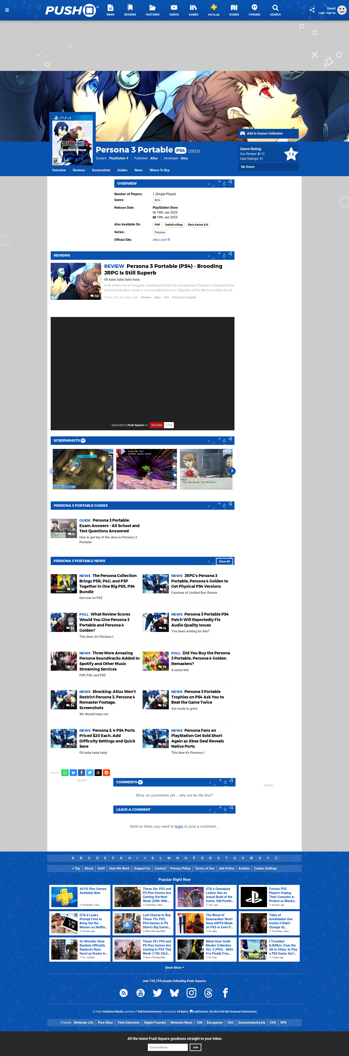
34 (72, 706)
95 (164, 744)
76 (164, 667)
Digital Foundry (155, 1022)
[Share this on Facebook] (81, 772)
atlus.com (160, 240)
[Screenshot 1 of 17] (83, 469)
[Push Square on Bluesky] (174, 993)
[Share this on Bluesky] (73, 772)
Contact (160, 868)
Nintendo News (181, 1022)
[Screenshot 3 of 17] (210, 469)
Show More (173, 968)
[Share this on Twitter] (90, 772)
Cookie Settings (265, 868)
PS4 (166, 297)
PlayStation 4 (118, 158)
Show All (224, 561)
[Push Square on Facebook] (225, 993)
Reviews (79, 170)
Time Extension (128, 1022)
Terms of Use (204, 868)
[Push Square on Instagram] (191, 993)
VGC (230, 1022)
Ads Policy (226, 868)
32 (96, 296)
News (139, 170)
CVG (273, 1022)
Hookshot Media (112, 1011)
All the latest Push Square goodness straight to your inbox (174, 1038)
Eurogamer (215, 1022)
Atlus (154, 158)
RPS (284, 1022)
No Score (247, 167)
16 (72, 590)
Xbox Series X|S (198, 224)
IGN (199, 1022)
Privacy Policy (180, 868)
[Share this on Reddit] (106, 772)
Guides (122, 170)
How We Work (119, 868)
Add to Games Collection (264, 133)
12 (72, 667)
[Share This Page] (312, 10)
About (88, 868)
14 (164, 628)
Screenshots (101, 170)
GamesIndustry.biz (251, 1022)
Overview (59, 170)
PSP (157, 224)
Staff (101, 868)
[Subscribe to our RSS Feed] (123, 993)
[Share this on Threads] (98, 772)
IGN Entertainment (150, 1011)
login (179, 826)
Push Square (136, 425)
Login (322, 12)
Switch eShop (174, 224)
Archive (244, 868)
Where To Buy (160, 170)
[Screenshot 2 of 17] (146, 469)
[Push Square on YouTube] (140, 993)
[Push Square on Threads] (208, 993)
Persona (160, 232)
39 (164, 706)
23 (72, 628)
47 (72, 744)
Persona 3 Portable (140, 150)
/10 (261, 154)
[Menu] (7, 10)
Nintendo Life (84, 1022)
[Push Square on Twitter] (157, 993)
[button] (232, 471)
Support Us (142, 868)
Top (77, 868)
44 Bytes (182, 1011)
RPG (157, 200)
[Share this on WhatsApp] (65, 772)
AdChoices (201, 1011)
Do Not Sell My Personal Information (233, 1011)
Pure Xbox (105, 1022)
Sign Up (331, 12)
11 (164, 590)
